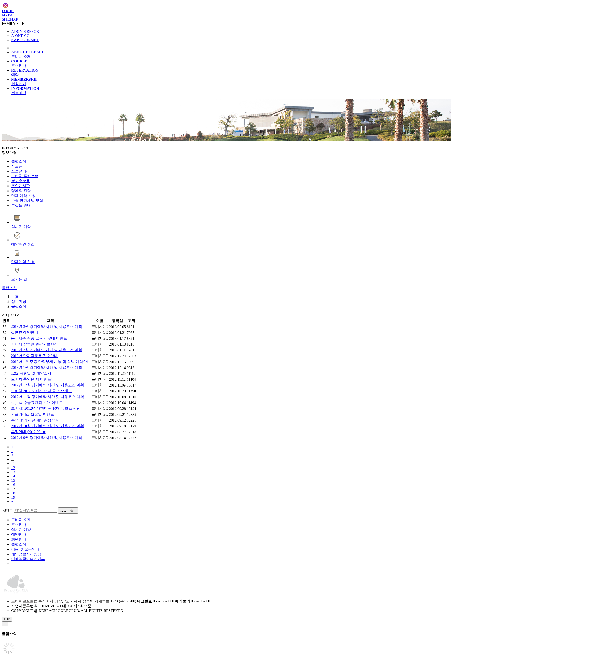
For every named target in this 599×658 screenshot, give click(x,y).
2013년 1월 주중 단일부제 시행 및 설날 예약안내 (51, 362)
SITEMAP (10, 19)
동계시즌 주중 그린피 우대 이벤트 (39, 338)
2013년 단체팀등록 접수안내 (34, 356)
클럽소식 (18, 161)
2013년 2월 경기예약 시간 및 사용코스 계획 (46, 350)
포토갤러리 (20, 171)
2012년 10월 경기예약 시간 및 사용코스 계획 (47, 426)
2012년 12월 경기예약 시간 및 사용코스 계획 (47, 385)
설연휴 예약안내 (24, 332)
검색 (68, 510)
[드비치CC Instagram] (5, 6)
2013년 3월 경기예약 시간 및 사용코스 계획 (46, 327)
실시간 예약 (21, 529)
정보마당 (18, 302)
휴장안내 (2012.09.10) (28, 432)
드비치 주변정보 (24, 176)
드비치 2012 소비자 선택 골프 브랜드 (41, 391)
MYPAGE (10, 15)
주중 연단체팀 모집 (27, 200)
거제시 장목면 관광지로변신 (34, 344)
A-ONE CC (20, 36)
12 (13, 468)
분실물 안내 (21, 205)
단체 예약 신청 (23, 196)
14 (13, 476)
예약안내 (18, 534)
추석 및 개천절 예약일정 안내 (35, 420)
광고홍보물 (20, 181)
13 (13, 472)
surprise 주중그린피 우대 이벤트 (37, 403)
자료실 (16, 166)
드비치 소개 (21, 520)
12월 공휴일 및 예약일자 (31, 373)
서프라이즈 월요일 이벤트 (32, 414)
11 (13, 464)
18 (13, 493)
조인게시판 (20, 186)
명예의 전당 (21, 191)
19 (13, 497)
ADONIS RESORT (26, 31)
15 (13, 480)
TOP (7, 619)
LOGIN (8, 11)
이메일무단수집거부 (28, 559)
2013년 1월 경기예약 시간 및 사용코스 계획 (46, 367)
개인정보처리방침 (26, 554)
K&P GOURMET (25, 40)
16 (13, 485)
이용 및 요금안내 (25, 549)
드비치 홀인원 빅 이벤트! (31, 379)
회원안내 (18, 539)
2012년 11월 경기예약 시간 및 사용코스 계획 (47, 397)
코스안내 (18, 525)
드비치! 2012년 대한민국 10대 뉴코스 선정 (45, 408)
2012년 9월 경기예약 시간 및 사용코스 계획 (46, 438)
